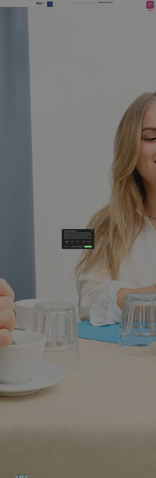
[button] (66, 246)
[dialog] (78, 239)
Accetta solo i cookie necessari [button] (76, 246)
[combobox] (91, 230)
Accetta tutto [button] (88, 246)
